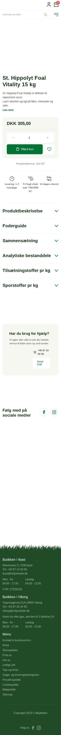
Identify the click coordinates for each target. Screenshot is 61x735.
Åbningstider (10, 650)
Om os (6, 660)
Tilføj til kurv (27, 149)
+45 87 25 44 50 (17, 606)
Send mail (40, 363)
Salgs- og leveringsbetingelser (21, 674)
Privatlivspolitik (12, 679)
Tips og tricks (10, 669)
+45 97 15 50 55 (43, 352)
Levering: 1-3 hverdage (12, 186)
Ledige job (9, 664)
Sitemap (8, 694)
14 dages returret (49, 184)
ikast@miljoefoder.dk (15, 573)
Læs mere (8, 109)
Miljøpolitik (9, 689)
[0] (56, 5)
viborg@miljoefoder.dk (16, 610)
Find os (7, 655)
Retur (6, 645)
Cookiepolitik (10, 684)
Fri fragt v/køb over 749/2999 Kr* (30, 188)
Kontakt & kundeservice (17, 640)
